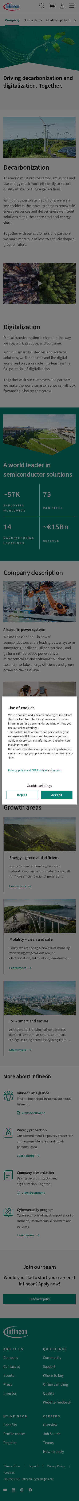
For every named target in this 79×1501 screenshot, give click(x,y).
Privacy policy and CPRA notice (27, 770)
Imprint (57, 770)
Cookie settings (39, 785)
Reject (22, 795)
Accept (57, 795)
